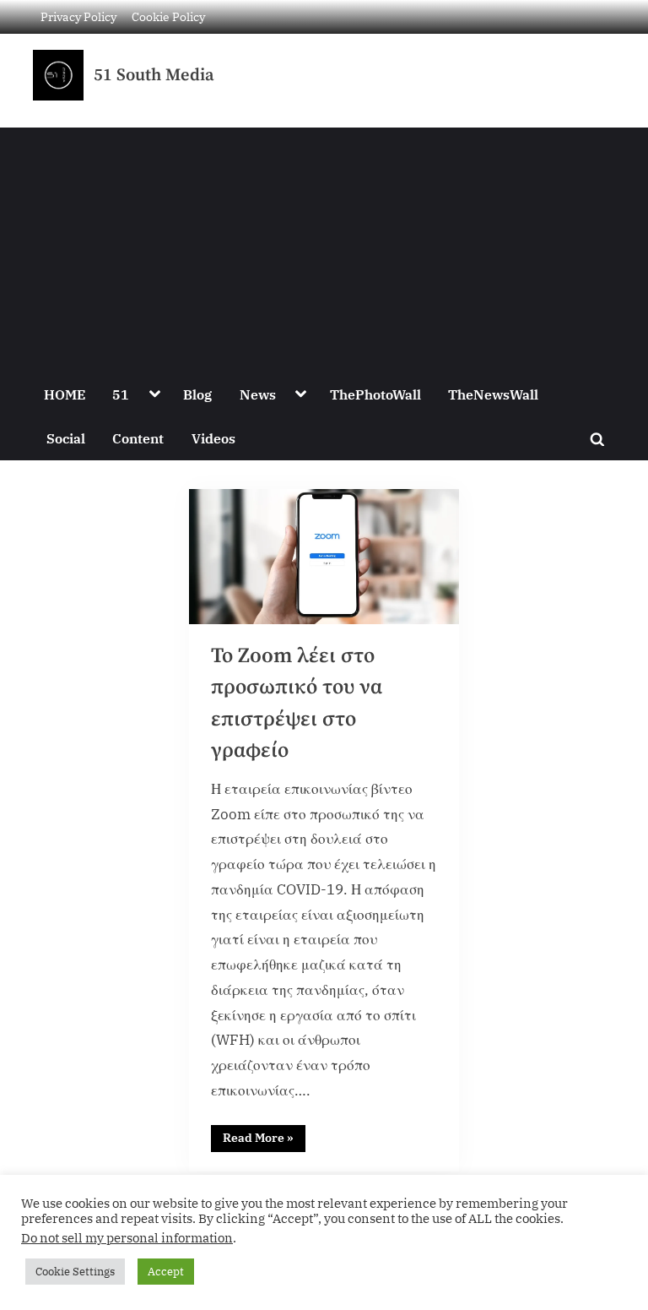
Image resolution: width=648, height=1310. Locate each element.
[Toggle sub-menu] (154, 394)
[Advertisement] (324, 246)
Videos (213, 438)
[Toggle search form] (597, 438)
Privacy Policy (78, 16)
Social (65, 438)
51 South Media (154, 75)
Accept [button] (166, 1271)
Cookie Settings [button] (75, 1271)
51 (120, 394)
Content (138, 438)
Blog (197, 394)
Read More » (264, 1135)
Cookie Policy (168, 16)
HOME (64, 394)
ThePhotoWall (375, 394)
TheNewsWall (493, 394)
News (258, 394)
